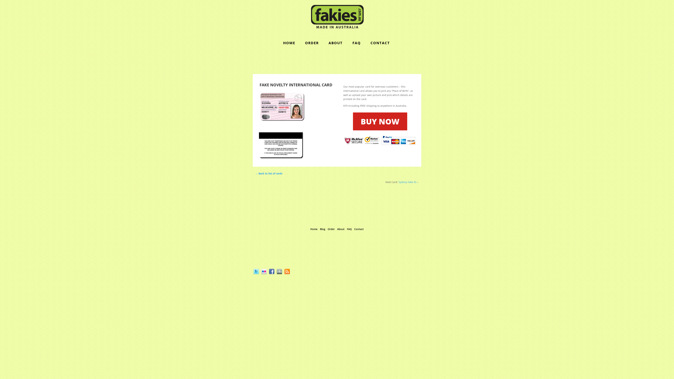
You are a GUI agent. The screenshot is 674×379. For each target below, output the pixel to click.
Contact (359, 229)
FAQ (356, 43)
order (312, 43)
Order (331, 229)
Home (289, 43)
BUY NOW (380, 121)
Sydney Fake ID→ (408, 182)
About (336, 43)
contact (380, 43)
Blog (322, 229)
